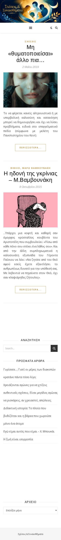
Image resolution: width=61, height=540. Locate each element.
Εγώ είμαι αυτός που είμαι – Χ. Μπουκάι (28, 431)
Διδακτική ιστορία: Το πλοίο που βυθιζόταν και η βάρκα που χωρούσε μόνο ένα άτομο (27, 415)
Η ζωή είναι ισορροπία (18, 439)
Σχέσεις (30, 41)
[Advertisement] (30, 471)
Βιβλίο (15, 168)
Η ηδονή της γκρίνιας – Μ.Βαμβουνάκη (30, 176)
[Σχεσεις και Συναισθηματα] (30, 11)
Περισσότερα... (30, 147)
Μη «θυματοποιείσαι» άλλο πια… (30, 53)
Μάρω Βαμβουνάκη (36, 168)
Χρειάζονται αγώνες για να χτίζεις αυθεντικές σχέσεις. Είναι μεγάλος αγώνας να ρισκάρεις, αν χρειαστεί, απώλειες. (30, 392)
